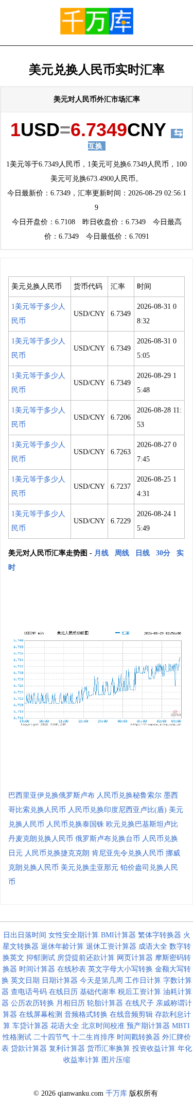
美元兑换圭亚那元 (89, 867)
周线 (122, 553)
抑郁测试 (40, 958)
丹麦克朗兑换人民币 (40, 839)
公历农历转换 (32, 1003)
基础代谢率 (98, 992)
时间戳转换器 (138, 1037)
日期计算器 (60, 980)
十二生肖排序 (93, 1037)
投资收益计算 (154, 1048)
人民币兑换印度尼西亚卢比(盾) (117, 810)
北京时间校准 (103, 1026)
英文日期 (25, 980)
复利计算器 (67, 1048)
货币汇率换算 (108, 1048)
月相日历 (70, 1003)
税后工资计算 (139, 992)
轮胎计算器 (105, 1003)
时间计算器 (37, 969)
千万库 (116, 1093)
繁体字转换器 (159, 935)
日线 (142, 553)
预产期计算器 (148, 1026)
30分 (163, 553)
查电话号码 (29, 992)
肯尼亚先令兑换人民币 (128, 853)
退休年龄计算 (62, 946)
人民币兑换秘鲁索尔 (129, 795)
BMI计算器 (118, 935)
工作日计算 (143, 980)
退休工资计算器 (111, 946)
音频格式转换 (86, 1014)
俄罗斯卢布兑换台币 (107, 839)
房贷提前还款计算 (86, 958)
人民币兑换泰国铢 (75, 824)
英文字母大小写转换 (120, 969)
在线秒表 (71, 969)
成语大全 (152, 946)
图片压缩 (115, 1060)
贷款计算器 (29, 1048)
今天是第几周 (101, 980)
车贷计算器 (30, 1026)
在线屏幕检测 (40, 1014)
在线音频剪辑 (131, 1014)
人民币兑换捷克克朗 (57, 853)
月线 (101, 553)
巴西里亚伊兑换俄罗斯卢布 (51, 795)
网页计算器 (135, 958)
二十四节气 (51, 1037)
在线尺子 (139, 1003)
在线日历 (63, 992)
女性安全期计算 (73, 935)
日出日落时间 (24, 935)
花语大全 (64, 1026)
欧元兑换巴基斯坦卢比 (142, 824)
